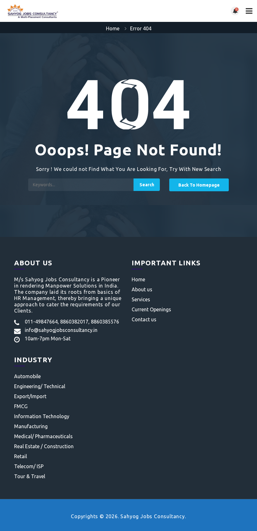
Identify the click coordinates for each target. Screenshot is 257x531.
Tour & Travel (29, 476)
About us (142, 289)
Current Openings (151, 309)
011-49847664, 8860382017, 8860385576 (72, 321)
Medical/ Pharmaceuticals (43, 436)
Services (141, 299)
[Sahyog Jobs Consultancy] (66, 11)
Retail (20, 456)
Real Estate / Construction (44, 446)
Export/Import (30, 396)
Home (112, 28)
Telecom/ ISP (29, 466)
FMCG (21, 406)
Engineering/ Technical (39, 386)
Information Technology (41, 416)
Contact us (144, 319)
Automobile (27, 376)
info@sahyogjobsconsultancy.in (61, 330)
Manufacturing (31, 426)
